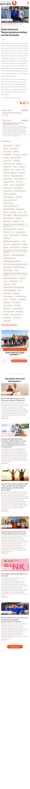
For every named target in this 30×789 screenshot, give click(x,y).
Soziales (25, 244)
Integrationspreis (20, 185)
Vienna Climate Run (18, 308)
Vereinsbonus (7, 302)
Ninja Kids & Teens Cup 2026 (20, 215)
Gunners (6, 185)
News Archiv (15, 647)
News (9, 23)
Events (18, 169)
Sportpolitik (6, 255)
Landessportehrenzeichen (10, 200)
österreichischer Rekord (9, 229)
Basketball (6, 157)
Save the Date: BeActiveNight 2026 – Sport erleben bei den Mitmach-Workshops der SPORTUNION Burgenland (14, 487)
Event (12, 169)
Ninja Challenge (7, 215)
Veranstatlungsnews (21, 296)
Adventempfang (7, 151)
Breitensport (16, 160)
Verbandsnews (22, 299)
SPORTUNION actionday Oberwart (15, 354)
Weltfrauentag (19, 311)
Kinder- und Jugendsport (10, 194)
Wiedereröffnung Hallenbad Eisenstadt (12, 113)
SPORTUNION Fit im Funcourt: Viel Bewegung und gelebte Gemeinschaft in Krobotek (14, 620)
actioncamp (18, 145)
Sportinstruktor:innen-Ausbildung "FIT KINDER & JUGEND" (15, 251)
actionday (6, 148)
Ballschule (24, 154)
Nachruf (6, 212)
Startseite (3, 23)
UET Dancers (7, 284)
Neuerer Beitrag (8, 110)
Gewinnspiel (19, 182)
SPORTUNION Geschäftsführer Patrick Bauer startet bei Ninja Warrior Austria (13, 123)
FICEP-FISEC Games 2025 (10, 172)
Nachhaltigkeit (19, 209)
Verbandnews (13, 299)
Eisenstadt (22, 166)
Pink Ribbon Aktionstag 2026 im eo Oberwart (14, 575)
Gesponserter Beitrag (9, 182)
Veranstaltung (16, 293)
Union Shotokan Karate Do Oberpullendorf (14, 287)
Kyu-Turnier (19, 197)
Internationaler (7, 188)
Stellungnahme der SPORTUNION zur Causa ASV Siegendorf (15, 274)
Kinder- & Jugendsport (20, 191)
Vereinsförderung (8, 305)
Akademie (16, 151)
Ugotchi (14, 284)
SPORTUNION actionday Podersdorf (12, 261)
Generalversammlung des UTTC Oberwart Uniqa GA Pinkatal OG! (13, 399)
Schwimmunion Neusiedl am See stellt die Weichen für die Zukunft (13, 533)
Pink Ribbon (7, 232)
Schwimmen (7, 238)
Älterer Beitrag (7, 120)
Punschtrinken (24, 235)
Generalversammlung (19, 178)
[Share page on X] (27, 103)
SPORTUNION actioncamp (18, 255)
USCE (19, 290)
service (23, 241)
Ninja (25, 212)
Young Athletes (17, 317)
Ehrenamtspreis (7, 166)
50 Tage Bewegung (8, 145)
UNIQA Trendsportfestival (10, 290)
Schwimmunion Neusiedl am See (12, 241)
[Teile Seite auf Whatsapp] (21, 103)
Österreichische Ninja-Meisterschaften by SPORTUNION (14, 225)
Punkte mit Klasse (13, 235)
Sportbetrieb (24, 247)
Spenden (6, 247)
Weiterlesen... (15, 135)
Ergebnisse (6, 169)
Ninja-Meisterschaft (8, 218)
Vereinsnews (17, 305)
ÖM (22, 221)
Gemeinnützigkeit (8, 178)
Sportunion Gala (8, 267)
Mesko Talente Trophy (9, 209)
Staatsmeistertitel (8, 270)
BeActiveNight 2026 (16, 157)
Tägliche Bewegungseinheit (10, 278)
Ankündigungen (7, 154)
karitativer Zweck (8, 191)
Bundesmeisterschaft (9, 163)
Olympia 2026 (16, 221)
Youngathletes (7, 320)
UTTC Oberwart (7, 293)
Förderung (6, 175)
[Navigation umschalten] (28, 3)
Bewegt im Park (7, 160)
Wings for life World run (16, 314)
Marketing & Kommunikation (11, 206)
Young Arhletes (7, 317)
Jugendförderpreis (17, 188)
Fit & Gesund (22, 172)
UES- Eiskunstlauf (13, 281)
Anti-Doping (17, 154)
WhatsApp (6, 314)
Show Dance (7, 244)
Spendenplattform (14, 247)
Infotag (11, 185)
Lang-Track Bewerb (8, 203)
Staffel (16, 270)
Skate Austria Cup (16, 244)
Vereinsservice (7, 308)
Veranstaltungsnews (8, 296)
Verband (6, 299)
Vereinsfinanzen (16, 302)
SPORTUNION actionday (9, 258)
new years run (13, 212)
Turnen (5, 281)
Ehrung (15, 166)
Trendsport (22, 278)
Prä (12, 232)
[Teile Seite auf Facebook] (24, 103)
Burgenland (19, 163)
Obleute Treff (19, 218)
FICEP (23, 169)
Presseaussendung (20, 232)
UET (21, 281)
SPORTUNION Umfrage (19, 267)
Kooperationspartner (9, 197)
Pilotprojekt (20, 229)
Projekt (5, 235)
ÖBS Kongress (7, 221)
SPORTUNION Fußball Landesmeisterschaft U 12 (15, 264)
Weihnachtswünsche (9, 311)
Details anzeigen (19, 361)
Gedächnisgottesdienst (16, 175)
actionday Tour (14, 148)
